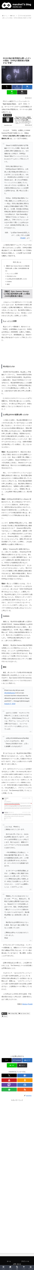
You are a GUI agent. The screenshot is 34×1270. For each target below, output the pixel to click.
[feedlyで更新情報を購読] (9, 1089)
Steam (5, 1016)
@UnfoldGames (9, 693)
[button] (22, 92)
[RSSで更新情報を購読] (24, 1089)
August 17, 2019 (9, 704)
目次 (14, 262)
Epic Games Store (24, 1013)
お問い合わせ (17, 1264)
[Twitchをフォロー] (9, 1085)
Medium (25, 1004)
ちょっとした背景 (12, 273)
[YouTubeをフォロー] (9, 1080)
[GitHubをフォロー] (24, 1085)
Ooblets (9, 281)
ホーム (9, 1261)
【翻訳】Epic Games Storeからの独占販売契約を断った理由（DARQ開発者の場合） (17, 268)
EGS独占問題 (13, 1013)
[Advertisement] (17, 37)
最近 (8, 284)
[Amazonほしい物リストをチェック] (24, 1080)
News (5, 1013)
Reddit (23, 238)
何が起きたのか (11, 276)
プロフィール (25, 1261)
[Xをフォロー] (9, 1075)
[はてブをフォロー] (24, 1075)
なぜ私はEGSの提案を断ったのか (17, 279)
